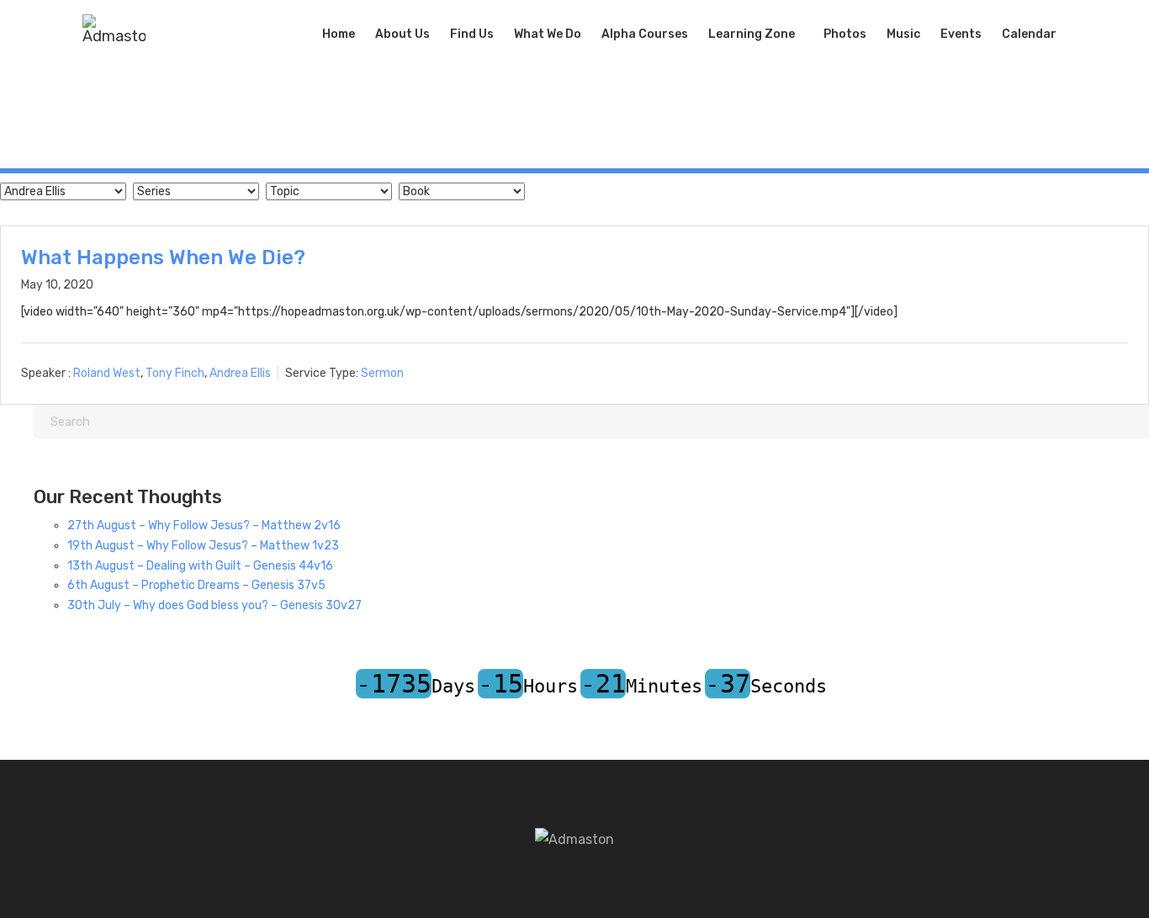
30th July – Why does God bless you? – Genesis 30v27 (214, 605)
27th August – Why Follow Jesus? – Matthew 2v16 (204, 525)
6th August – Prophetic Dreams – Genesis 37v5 (196, 585)
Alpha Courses (644, 34)
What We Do (547, 34)
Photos (844, 34)
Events (961, 34)
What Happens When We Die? (163, 257)
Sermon (382, 373)
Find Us (472, 34)
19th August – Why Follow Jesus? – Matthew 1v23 (203, 546)
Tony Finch (175, 373)
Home (338, 34)
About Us (402, 34)
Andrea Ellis (240, 373)
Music (903, 34)
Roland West (106, 373)
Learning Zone (751, 34)
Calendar (1029, 34)
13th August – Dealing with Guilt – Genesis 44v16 (200, 566)
